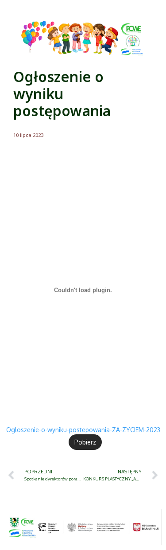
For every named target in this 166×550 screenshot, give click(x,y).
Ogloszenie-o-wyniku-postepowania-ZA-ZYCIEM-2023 (83, 429)
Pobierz (85, 442)
